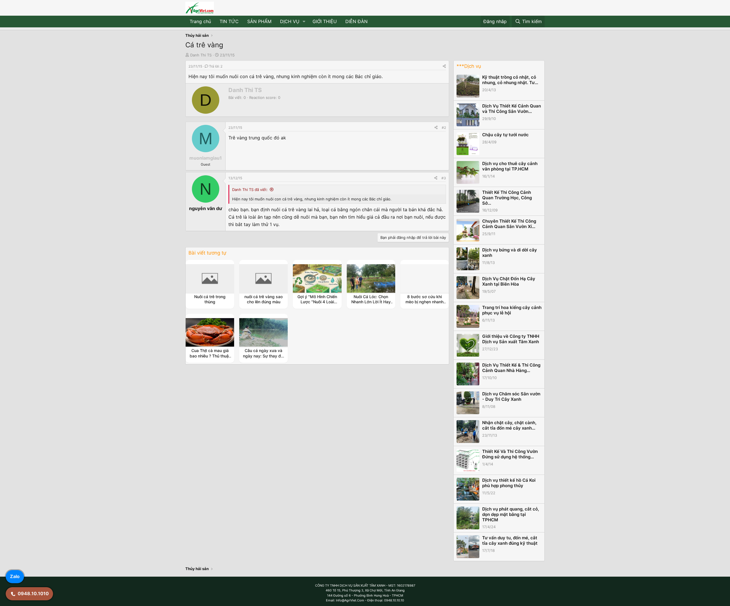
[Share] (444, 66)
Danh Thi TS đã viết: (250, 189)
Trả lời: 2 (215, 66)
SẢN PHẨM (259, 21)
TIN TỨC (229, 21)
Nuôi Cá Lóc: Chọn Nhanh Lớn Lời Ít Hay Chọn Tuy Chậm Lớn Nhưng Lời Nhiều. (371, 304)
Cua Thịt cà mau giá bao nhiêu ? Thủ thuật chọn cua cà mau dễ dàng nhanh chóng (210, 358)
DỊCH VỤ (289, 21)
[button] (304, 22)
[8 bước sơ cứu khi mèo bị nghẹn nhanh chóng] (424, 278)
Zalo (15, 576)
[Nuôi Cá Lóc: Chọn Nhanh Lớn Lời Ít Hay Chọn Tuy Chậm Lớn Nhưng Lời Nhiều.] (371, 278)
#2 (444, 127)
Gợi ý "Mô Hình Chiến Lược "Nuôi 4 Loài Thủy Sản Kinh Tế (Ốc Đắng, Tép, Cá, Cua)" (317, 304)
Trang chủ (200, 21)
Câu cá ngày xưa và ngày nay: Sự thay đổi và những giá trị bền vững (263, 358)
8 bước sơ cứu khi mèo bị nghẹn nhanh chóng (424, 301)
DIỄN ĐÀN (356, 21)
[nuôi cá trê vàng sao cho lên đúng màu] (263, 278)
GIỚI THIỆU (325, 21)
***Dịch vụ (469, 66)
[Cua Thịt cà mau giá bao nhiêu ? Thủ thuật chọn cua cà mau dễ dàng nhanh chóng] (210, 332)
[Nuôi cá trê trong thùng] (210, 278)
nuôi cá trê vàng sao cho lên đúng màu (263, 299)
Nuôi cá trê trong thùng (210, 299)
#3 (443, 178)
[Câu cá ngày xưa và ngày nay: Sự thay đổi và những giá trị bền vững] (263, 332)
